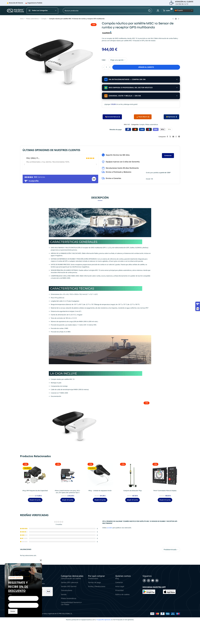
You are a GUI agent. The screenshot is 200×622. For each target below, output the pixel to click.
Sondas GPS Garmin (68, 586)
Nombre (10, 594)
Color (103, 60)
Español (180, 10)
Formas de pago (94, 582)
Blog (117, 578)
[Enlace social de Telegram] (179, 136)
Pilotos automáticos (32, 19)
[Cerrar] (41, 560)
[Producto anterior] (173, 19)
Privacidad (119, 590)
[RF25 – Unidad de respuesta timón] (100, 475)
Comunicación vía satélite (71, 578)
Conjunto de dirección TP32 (132, 490)
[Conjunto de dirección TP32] (132, 475)
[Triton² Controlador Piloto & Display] (165, 475)
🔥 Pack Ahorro (142, 117)
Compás (44, 19)
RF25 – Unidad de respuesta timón (100, 490)
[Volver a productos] (175, 19)
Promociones (93, 578)
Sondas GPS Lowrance (69, 582)
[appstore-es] (169, 592)
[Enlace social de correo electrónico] (173, 136)
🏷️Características (111, 117)
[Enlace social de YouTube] (152, 580)
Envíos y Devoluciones (96, 586)
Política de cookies (122, 594)
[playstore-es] (149, 592)
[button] (35, 500)
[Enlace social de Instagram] (148, 580)
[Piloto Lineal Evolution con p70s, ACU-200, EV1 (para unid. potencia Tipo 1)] (67, 475)
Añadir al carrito (146, 67)
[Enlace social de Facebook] (167, 136)
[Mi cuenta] (158, 10)
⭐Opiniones (170, 117)
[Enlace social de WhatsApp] (176, 136)
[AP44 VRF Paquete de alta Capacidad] (35, 475)
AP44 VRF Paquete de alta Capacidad (35, 490)
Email (9, 601)
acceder (109, 528)
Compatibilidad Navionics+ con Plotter (71, 603)
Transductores (66, 590)
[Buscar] (149, 10)
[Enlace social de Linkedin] (157, 580)
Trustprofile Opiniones (103, 620)
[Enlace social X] (170, 136)
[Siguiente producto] (178, 19)
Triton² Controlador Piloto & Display (165, 490)
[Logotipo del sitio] (15, 10)
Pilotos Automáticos (68, 598)
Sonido (63, 594)
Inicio (22, 19)
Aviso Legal (119, 586)
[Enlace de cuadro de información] (181, 2)
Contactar (168, 155)
